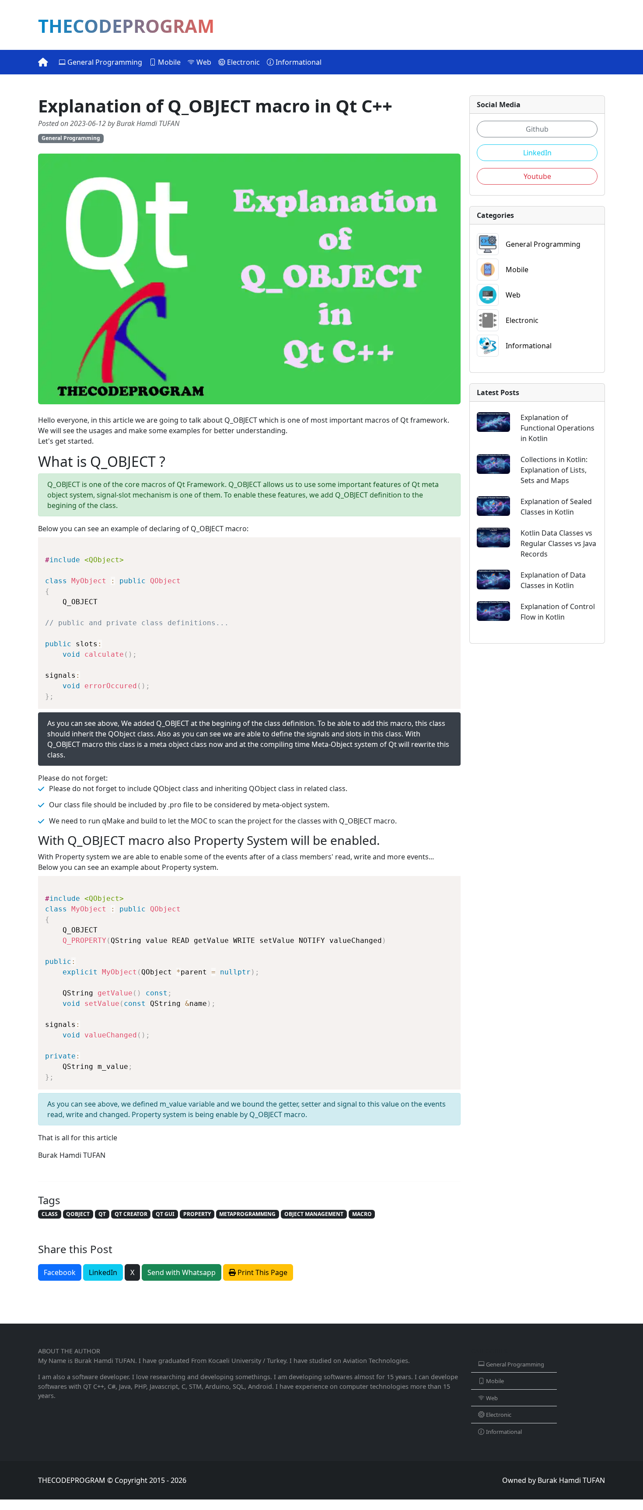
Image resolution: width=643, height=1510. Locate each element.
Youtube (537, 176)
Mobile (168, 62)
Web (203, 62)
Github (537, 129)
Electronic (242, 62)
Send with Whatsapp (181, 1272)
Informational (298, 62)
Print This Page (261, 1272)
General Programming (104, 62)
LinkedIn (103, 1272)
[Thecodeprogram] (43, 62)
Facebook (60, 1272)
